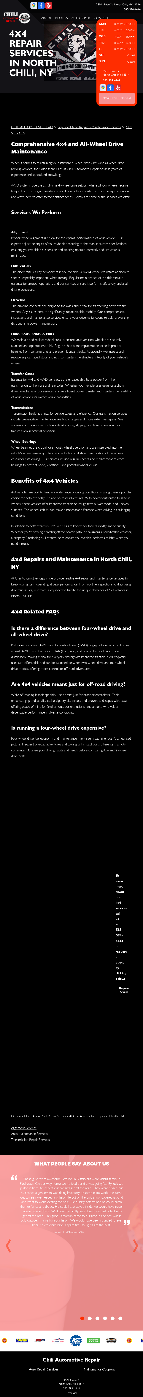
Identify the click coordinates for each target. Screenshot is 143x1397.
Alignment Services (23, 1128)
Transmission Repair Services (30, 1140)
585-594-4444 (132, 9)
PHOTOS (61, 18)
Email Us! (71, 1393)
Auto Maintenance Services (29, 1134)
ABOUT (46, 18)
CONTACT (101, 18)
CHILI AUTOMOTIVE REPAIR (32, 127)
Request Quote (124, 990)
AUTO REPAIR (81, 18)
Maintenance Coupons (99, 1369)
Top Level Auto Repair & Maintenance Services (89, 127)
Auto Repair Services (43, 1369)
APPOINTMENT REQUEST (117, 97)
